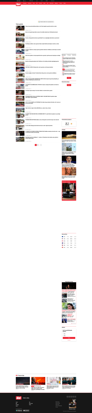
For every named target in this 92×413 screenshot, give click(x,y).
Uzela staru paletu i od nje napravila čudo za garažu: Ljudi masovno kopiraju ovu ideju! (42, 55)
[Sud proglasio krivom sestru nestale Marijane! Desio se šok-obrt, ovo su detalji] (69, 171)
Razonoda (51, 3)
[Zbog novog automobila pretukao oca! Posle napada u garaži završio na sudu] (69, 191)
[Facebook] (67, 397)
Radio (65, 3)
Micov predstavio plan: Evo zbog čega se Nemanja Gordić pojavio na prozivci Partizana (68, 387)
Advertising (58, 403)
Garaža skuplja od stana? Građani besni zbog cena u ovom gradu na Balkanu (40, 72)
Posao (57, 407)
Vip (47, 3)
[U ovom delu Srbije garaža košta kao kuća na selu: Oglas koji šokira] (20, 127)
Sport (44, 3)
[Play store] (19, 411)
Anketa (63, 327)
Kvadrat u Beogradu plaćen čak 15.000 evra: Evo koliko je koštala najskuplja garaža (42, 61)
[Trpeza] (41, 0)
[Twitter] (75, 397)
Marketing (57, 401)
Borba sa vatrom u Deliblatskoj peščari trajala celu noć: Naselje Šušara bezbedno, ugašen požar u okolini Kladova (69, 153)
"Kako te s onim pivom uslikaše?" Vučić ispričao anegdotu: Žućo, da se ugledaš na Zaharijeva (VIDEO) (69, 66)
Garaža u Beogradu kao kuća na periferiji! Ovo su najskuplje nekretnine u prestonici (42, 37)
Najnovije (24, 3)
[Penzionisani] (52, 0)
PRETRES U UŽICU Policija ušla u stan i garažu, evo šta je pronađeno (39, 67)
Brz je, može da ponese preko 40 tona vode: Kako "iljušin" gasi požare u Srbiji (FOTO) (69, 141)
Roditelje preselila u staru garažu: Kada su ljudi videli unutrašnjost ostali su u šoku (42, 43)
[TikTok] (71, 397)
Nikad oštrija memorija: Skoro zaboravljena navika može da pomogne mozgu (53, 387)
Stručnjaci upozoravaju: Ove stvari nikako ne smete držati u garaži (38, 90)
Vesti (34, 3)
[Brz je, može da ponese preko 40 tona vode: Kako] (69, 135)
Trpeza (60, 3)
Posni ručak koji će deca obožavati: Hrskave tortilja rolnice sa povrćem (69, 58)
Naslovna (29, 3)
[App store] (26, 411)
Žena (30, 404)
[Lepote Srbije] (31, 0)
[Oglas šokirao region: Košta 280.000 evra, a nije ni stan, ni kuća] (20, 110)
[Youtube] (73, 397)
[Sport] (46, 0)
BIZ (36, 3)
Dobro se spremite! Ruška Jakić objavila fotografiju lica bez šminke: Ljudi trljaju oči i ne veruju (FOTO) (68, 165)
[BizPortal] (24, 0)
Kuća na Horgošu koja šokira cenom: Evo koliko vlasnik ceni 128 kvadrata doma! (41, 32)
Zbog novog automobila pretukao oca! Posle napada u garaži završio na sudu (41, 26)
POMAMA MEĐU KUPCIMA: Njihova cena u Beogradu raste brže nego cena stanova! (42, 119)
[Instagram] (69, 397)
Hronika (40, 3)
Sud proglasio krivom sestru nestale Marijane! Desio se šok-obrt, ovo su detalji (68, 177)
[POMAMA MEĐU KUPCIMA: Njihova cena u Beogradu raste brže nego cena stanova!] (20, 121)
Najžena (56, 3)
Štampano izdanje (66, 181)
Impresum (57, 404)
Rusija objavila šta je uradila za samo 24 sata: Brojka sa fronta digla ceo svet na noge (68, 74)
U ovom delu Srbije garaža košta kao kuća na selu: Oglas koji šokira (38, 125)
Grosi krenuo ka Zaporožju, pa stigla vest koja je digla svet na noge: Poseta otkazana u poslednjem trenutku (68, 70)
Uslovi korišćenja (59, 405)
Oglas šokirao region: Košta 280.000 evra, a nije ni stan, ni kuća (38, 108)
